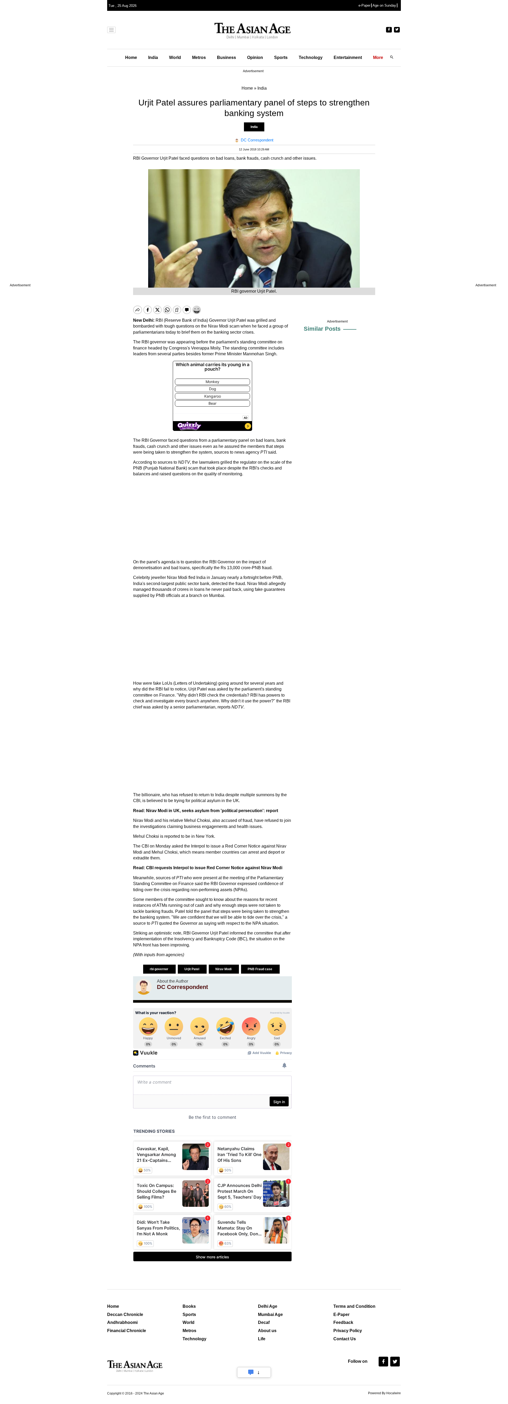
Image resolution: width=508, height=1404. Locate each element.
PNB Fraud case (260, 969)
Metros (199, 57)
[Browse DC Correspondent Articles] (144, 987)
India (153, 57)
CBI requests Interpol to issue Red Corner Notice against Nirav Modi (214, 868)
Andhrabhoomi (122, 1322)
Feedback (343, 1322)
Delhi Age (267, 1306)
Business (226, 57)
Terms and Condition (354, 1306)
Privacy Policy (347, 1330)
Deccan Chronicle (125, 1314)
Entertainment (348, 57)
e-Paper (364, 5)
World (175, 57)
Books (189, 1306)
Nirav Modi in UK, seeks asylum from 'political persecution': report (212, 810)
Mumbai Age (270, 1314)
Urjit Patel (192, 969)
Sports (281, 57)
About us (267, 1330)
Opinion (255, 57)
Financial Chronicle (126, 1330)
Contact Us (344, 1339)
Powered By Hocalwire (384, 1393)
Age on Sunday (384, 5)
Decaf (264, 1322)
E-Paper (341, 1314)
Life (261, 1339)
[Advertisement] (212, 518)
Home (131, 57)
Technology (311, 57)
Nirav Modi (223, 969)
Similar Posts (322, 328)
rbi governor (159, 969)
